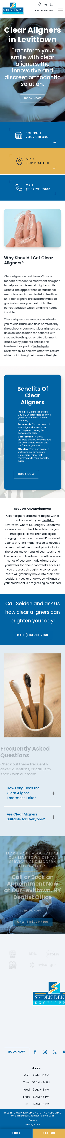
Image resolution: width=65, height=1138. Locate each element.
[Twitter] (55, 1052)
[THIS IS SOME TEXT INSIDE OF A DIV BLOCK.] (40, 4)
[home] (13, 8)
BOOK (16, 1133)
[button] (60, 8)
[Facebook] (35, 1052)
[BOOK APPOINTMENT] (52, 4)
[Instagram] (45, 1052)
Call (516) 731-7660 (32, 635)
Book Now (32, 98)
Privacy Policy (32, 1125)
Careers (32, 1120)
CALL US (48, 1133)
